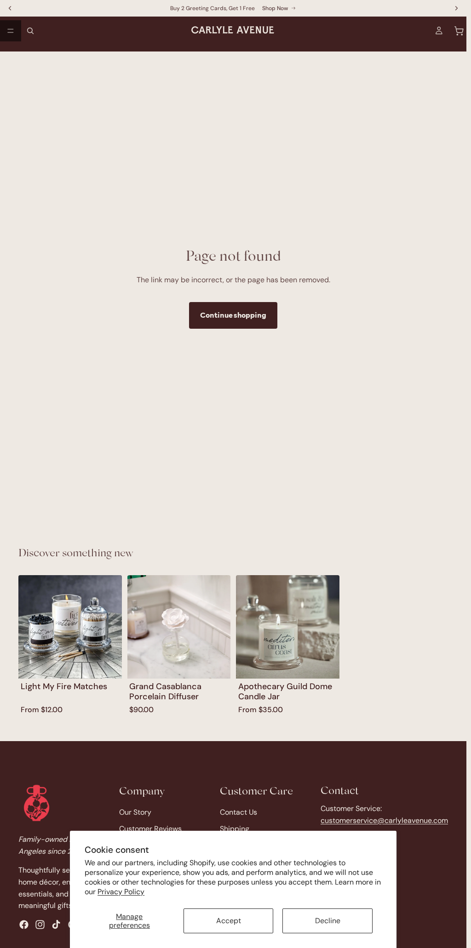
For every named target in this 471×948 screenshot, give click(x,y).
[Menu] (10, 30)
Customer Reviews (150, 829)
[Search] (30, 31)
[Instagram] (40, 924)
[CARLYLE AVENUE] (36, 803)
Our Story (135, 812)
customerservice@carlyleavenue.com (384, 820)
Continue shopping (233, 315)
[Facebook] (23, 924)
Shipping (234, 829)
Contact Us (238, 812)
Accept (228, 920)
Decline (327, 920)
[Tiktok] (56, 924)
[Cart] (459, 31)
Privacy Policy (121, 892)
